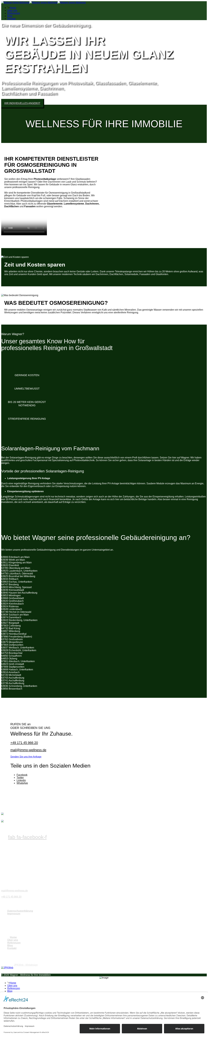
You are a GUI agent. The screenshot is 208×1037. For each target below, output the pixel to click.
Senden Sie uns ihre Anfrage (25, 756)
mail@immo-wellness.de (28, 750)
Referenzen (13, 13)
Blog (9, 16)
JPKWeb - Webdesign (26, 965)
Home (13, 7)
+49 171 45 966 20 (24, 743)
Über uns (12, 10)
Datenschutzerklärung (20, 911)
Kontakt (11, 18)
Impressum (13, 913)
